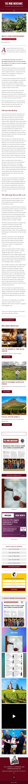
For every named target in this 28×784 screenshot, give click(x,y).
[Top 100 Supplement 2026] (14, 493)
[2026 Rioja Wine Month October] (14, 524)
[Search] (24, 433)
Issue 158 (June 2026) (14, 552)
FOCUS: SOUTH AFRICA (11, 417)
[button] (14, 10)
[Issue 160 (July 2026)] (14, 455)
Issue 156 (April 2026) (14, 559)
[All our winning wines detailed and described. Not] (14, 639)
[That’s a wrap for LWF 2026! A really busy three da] (14, 741)
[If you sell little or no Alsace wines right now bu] (14, 690)
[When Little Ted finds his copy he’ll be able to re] (14, 716)
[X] (14, 777)
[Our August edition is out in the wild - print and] (14, 614)
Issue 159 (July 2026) (14, 549)
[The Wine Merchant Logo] (14, 3)
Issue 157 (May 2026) (14, 556)
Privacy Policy (14, 782)
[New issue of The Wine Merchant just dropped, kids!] (14, 665)
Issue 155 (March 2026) (14, 563)
